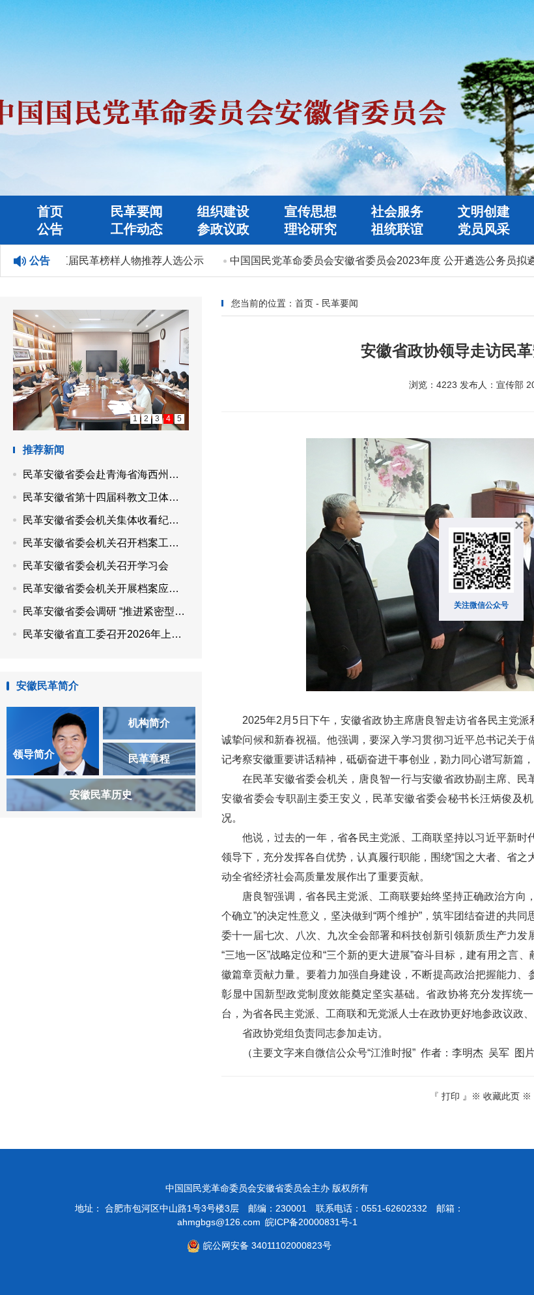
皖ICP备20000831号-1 (311, 1222)
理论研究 (311, 229)
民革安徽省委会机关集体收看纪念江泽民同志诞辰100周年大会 (106, 520)
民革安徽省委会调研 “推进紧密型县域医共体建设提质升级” (106, 611)
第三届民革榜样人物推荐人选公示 (116, 260)
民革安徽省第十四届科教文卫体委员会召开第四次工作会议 (106, 497)
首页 (50, 211)
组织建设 (223, 211)
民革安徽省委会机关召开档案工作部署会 (106, 542)
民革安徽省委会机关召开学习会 (96, 565)
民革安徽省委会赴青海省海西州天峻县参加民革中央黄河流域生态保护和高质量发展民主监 (106, 474)
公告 (50, 229)
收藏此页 (501, 1096)
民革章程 (149, 758)
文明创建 (484, 211)
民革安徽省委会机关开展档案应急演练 (106, 588)
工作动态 (137, 229)
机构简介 (149, 722)
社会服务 (397, 211)
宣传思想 (311, 211)
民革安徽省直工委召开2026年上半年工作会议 (106, 634)
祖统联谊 (397, 229)
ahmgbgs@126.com (218, 1222)
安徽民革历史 (101, 794)
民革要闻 (137, 211)
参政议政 (223, 229)
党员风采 (484, 229)
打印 (451, 1096)
